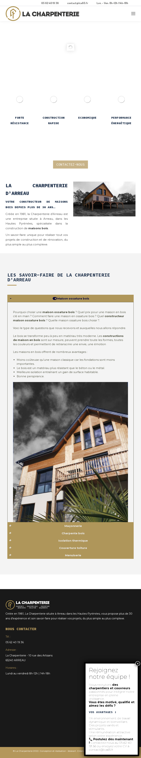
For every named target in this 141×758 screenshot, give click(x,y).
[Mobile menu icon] (133, 13)
